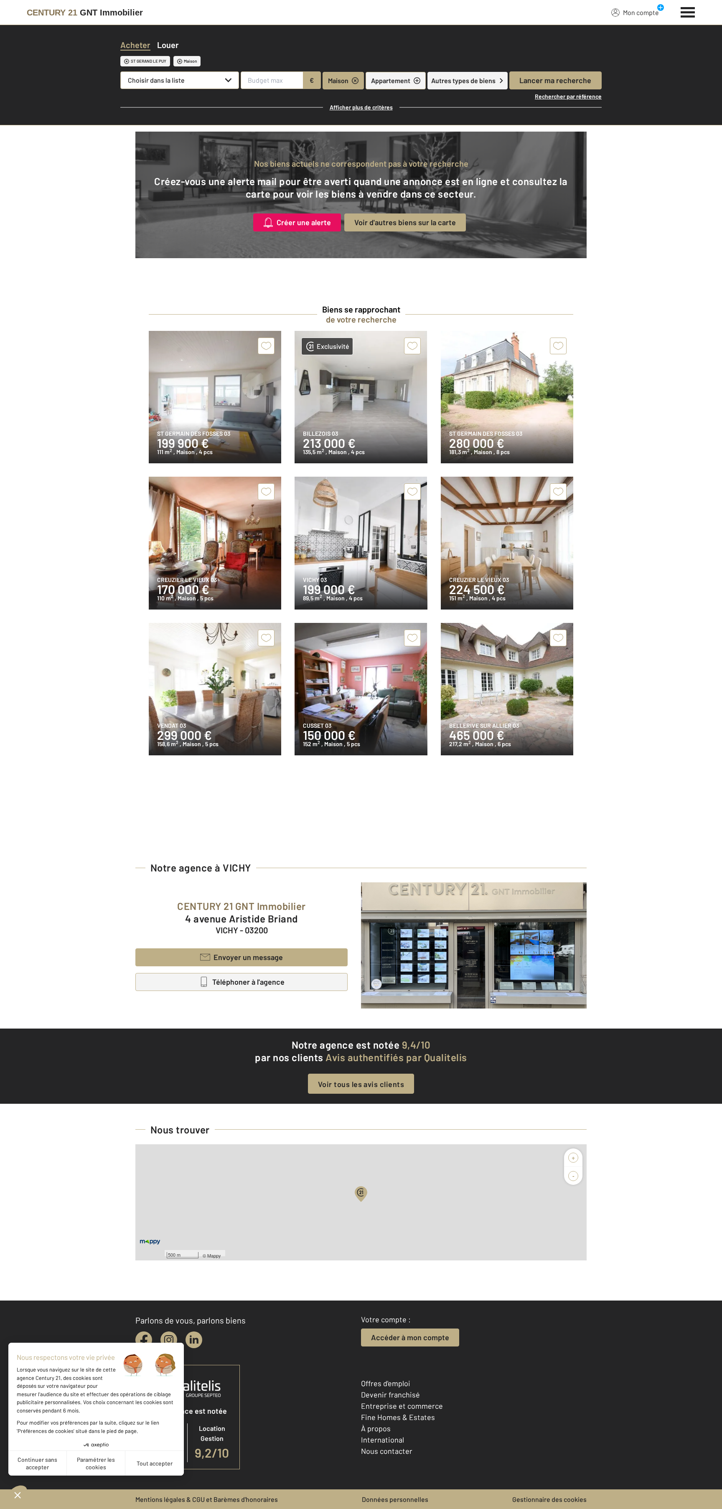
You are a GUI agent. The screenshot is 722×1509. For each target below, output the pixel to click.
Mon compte (641, 12)
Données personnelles (395, 1499)
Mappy (214, 1255)
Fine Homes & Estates (398, 1417)
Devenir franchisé (390, 1394)
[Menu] (688, 11)
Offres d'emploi (385, 1383)
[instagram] (168, 1339)
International (382, 1439)
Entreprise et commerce (402, 1405)
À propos (376, 1428)
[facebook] (143, 1339)
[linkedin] (194, 1339)
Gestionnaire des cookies (549, 1499)
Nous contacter (386, 1451)
